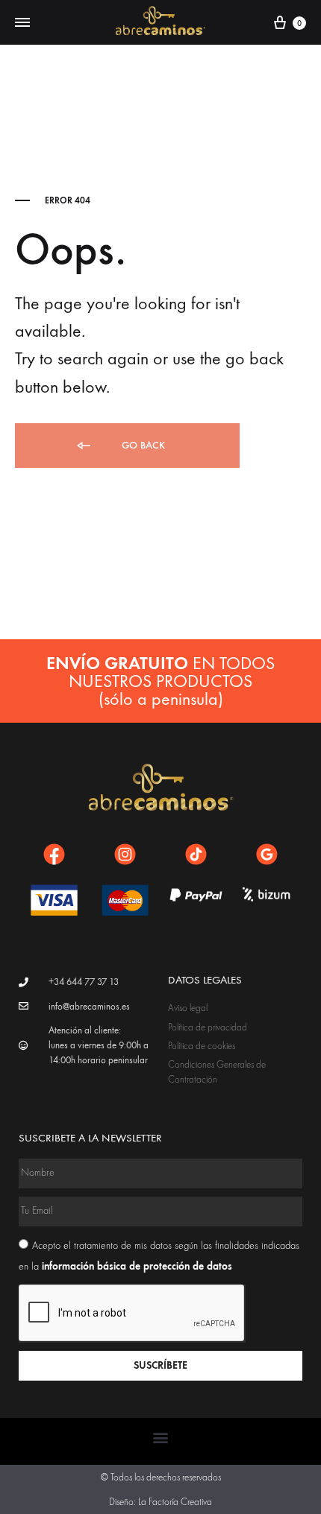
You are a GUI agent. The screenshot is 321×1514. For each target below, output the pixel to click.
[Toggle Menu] (22, 23)
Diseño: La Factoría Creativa (160, 1501)
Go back (142, 445)
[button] (161, 1437)
